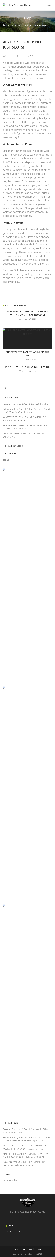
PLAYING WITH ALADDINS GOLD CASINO (27, 367)
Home (16, 1249)
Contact (38, 1249)
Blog (23, 1249)
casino (40, 56)
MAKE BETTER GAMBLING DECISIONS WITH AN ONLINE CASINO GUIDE (27, 313)
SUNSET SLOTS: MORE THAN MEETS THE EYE (27, 354)
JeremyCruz (9, 56)
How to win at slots (10, 1180)
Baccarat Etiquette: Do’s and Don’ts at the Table (25, 403)
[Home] (4, 25)
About (30, 1249)
